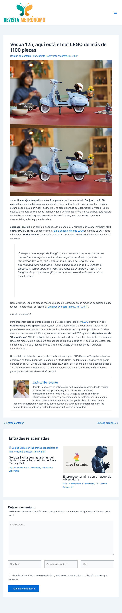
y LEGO (84, 321)
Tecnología (34, 467)
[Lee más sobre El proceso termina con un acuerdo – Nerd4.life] (88, 459)
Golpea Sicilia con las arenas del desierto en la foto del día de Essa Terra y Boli (32, 460)
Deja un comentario (20, 56)
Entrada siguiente (108, 423)
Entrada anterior (13, 423)
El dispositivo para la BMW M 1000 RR (68, 306)
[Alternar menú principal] (115, 12)
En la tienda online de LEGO (69, 230)
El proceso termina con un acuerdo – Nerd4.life (87, 478)
